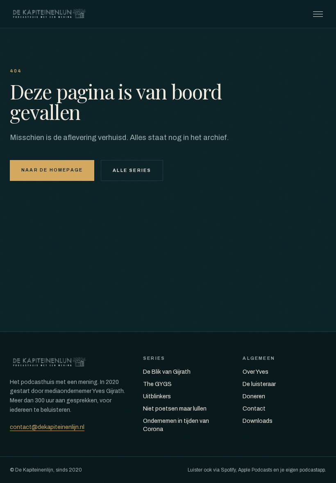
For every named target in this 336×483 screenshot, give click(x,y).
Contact (254, 409)
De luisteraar (259, 384)
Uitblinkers (157, 396)
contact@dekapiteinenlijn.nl (47, 427)
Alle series (132, 170)
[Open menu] (318, 14)
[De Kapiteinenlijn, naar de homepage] (49, 14)
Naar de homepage (52, 169)
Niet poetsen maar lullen (175, 409)
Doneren (254, 396)
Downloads (257, 421)
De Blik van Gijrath (167, 372)
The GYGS (157, 384)
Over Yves (255, 372)
